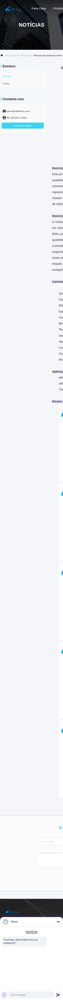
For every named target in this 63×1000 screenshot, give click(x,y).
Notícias (24, 55)
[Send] (58, 994)
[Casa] (13, 8)
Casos (6, 83)
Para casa (39, 8)
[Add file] (4, 994)
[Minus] (58, 922)
